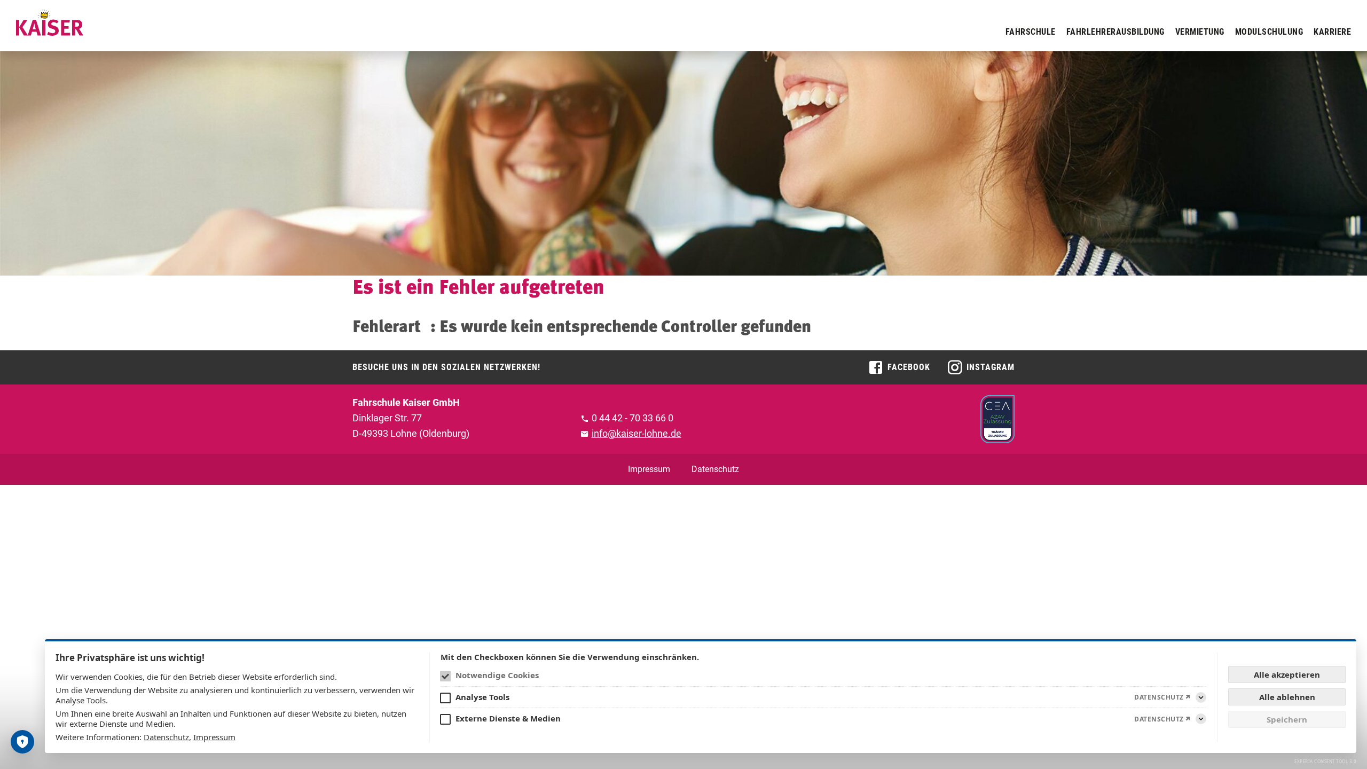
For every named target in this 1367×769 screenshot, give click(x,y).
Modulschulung (1269, 32)
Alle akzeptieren (1287, 674)
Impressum (649, 469)
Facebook (908, 367)
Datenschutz (715, 469)
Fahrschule (1030, 32)
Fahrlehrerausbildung (1115, 32)
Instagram (991, 367)
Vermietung (1199, 32)
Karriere (1332, 32)
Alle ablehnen (1287, 697)
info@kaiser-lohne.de (636, 433)
